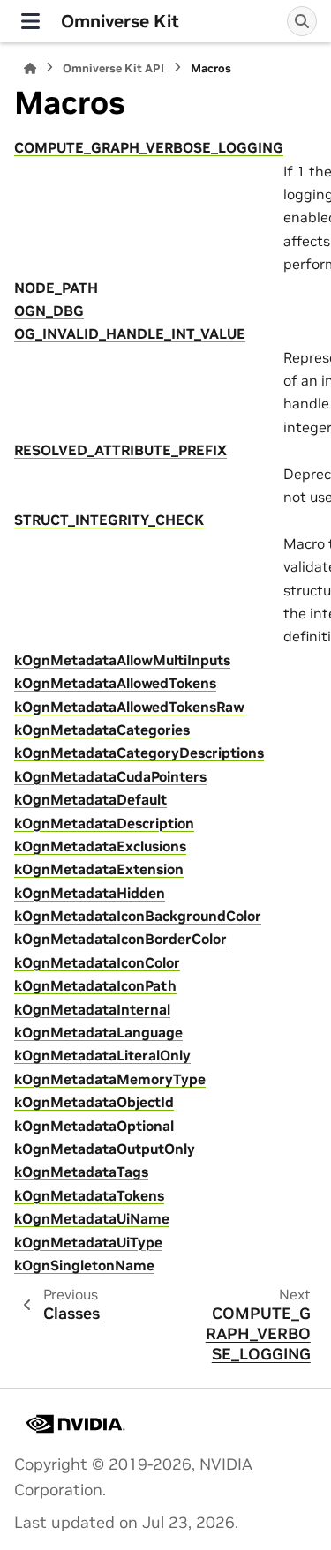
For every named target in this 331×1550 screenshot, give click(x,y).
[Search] (302, 21)
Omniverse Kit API (113, 68)
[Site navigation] (30, 21)
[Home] (30, 68)
